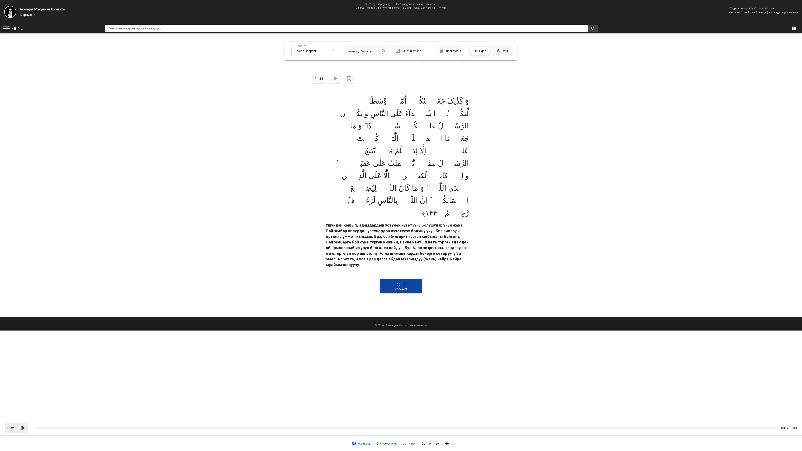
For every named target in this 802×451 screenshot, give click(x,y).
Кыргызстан (42, 12)
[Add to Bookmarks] (349, 78)
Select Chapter (305, 49)
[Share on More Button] (447, 443)
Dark (505, 51)
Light (482, 51)
